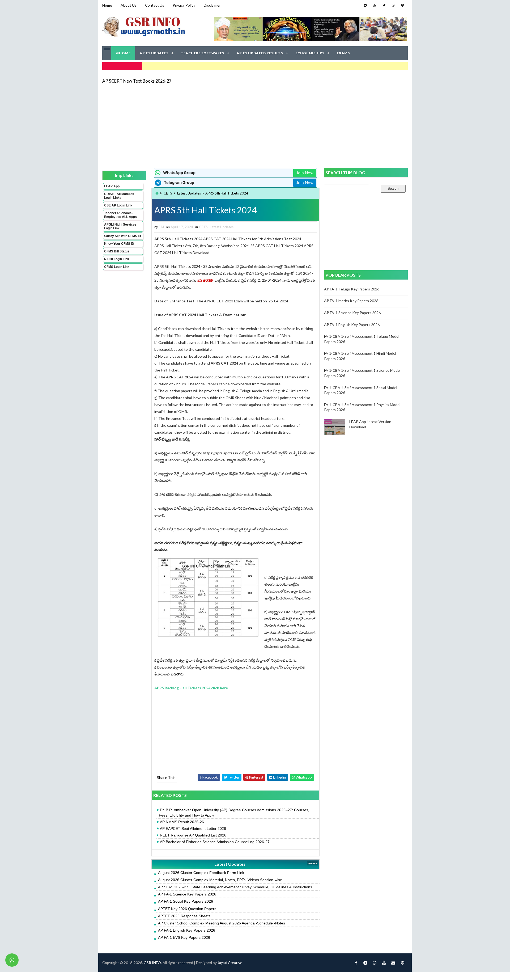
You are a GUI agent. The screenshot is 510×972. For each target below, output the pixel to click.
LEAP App (112, 186)
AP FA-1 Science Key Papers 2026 (187, 894)
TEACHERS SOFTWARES (202, 53)
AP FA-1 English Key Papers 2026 (186, 930)
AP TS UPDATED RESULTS (260, 53)
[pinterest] (402, 5)
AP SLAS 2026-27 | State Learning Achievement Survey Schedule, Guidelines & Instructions (235, 887)
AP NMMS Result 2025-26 (182, 822)
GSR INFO (152, 962)
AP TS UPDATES (154, 53)
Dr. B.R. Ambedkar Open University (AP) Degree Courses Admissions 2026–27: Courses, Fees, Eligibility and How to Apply (234, 812)
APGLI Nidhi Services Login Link (120, 226)
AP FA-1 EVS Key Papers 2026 (184, 937)
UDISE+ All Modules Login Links (119, 196)
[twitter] (384, 5)
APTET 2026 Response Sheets (184, 916)
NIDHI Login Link (116, 259)
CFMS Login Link (116, 267)
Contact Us (154, 5)
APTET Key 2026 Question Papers (187, 909)
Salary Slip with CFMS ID (122, 236)
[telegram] (365, 5)
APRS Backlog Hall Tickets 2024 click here (191, 688)
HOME (125, 53)
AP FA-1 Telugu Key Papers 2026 (351, 289)
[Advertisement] (255, 125)
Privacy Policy (184, 5)
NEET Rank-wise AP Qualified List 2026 (193, 835)
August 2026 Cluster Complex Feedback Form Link (201, 872)
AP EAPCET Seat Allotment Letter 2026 (193, 828)
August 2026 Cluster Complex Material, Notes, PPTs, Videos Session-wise (220, 880)
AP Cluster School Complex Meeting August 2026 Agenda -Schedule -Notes (221, 923)
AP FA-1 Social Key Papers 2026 (185, 901)
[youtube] (375, 5)
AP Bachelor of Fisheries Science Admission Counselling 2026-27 (215, 842)
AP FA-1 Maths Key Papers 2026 (351, 300)
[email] (393, 963)
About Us (129, 5)
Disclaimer (212, 5)
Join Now (304, 172)
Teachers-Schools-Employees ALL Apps (120, 215)
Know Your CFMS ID (119, 244)
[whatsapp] (393, 5)
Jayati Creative (230, 962)
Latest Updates (189, 193)
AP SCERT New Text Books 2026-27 (136, 80)
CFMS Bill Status (116, 251)
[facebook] (356, 5)
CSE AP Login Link (118, 205)
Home (107, 5)
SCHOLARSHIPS (309, 53)
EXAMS (343, 53)
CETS (168, 193)
